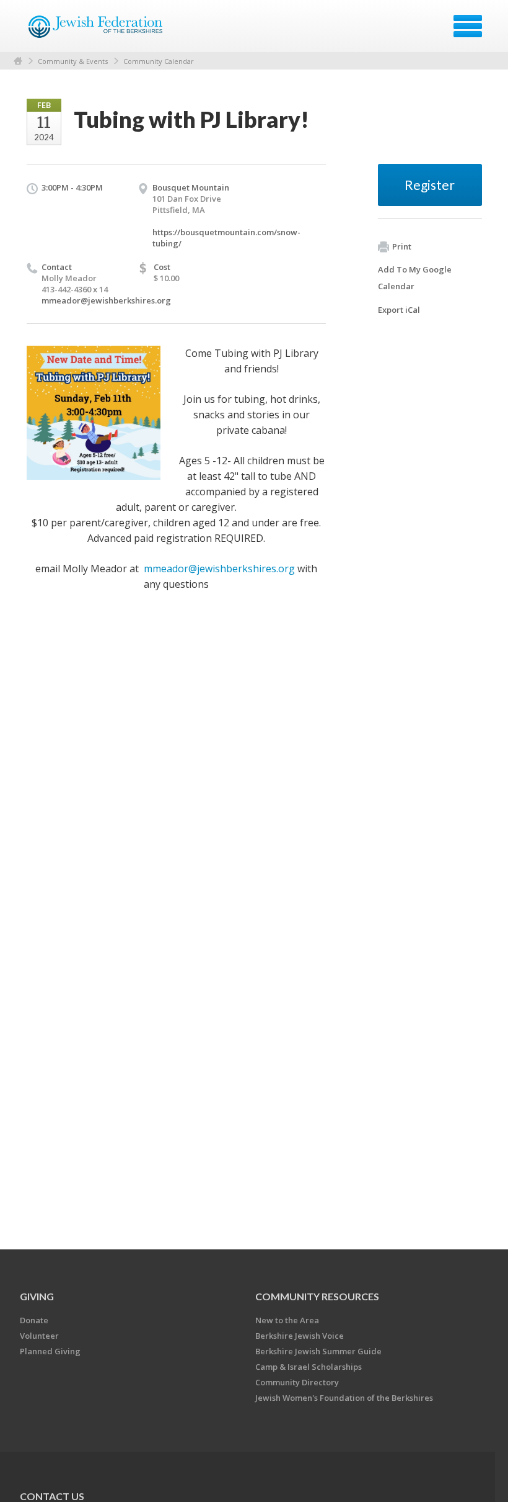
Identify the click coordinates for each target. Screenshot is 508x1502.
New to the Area (287, 1320)
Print (401, 246)
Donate (34, 1320)
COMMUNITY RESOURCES (317, 1296)
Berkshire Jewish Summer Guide (318, 1351)
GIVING (37, 1296)
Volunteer (39, 1335)
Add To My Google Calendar (415, 278)
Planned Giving (50, 1351)
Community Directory (297, 1382)
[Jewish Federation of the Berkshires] (96, 30)
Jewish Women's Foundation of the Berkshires (344, 1397)
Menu (467, 26)
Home (18, 61)
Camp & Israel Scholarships (308, 1366)
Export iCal (399, 309)
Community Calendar (158, 61)
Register (430, 184)
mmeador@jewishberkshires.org (106, 300)
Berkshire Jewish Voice (299, 1335)
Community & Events (73, 61)
